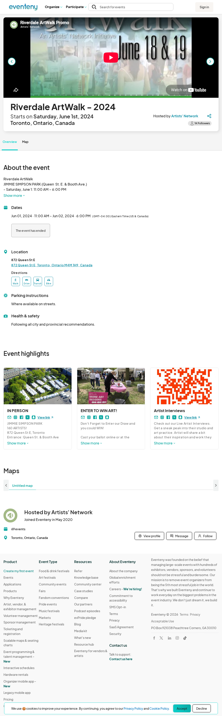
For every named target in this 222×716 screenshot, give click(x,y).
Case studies (83, 591)
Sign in (204, 7)
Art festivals (47, 577)
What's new (82, 638)
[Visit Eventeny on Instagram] (177, 637)
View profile (152, 536)
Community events (52, 584)
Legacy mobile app (17, 692)
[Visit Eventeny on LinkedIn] (169, 638)
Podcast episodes (87, 611)
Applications (12, 584)
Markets (45, 618)
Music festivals (49, 611)
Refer (78, 571)
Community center (87, 584)
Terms (113, 614)
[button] (53, 7)
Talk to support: (120, 656)
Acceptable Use (162, 621)
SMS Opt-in (117, 607)
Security (115, 634)
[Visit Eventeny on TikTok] (185, 638)
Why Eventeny (13, 598)
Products (10, 591)
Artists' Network (184, 116)
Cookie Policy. (159, 708)
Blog (77, 624)
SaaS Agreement (121, 627)
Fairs (42, 591)
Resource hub (84, 644)
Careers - (125, 589)
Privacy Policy (133, 708)
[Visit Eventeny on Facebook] (154, 638)
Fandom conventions (54, 598)
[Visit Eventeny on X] (161, 638)
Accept (182, 708)
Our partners (83, 604)
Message (181, 536)
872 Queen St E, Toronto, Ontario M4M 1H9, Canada (51, 265)
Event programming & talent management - (19, 656)
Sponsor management (19, 622)
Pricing (8, 699)
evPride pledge (85, 618)
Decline (201, 708)
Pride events (48, 604)
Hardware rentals (15, 674)
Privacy (114, 620)
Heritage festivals (51, 624)
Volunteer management (20, 616)
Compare (81, 598)
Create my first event (18, 571)
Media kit (80, 631)
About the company (123, 571)
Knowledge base (86, 577)
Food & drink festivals (54, 571)
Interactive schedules (18, 668)
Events (8, 577)
